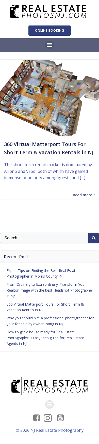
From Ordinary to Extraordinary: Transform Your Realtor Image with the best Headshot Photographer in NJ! (50, 290)
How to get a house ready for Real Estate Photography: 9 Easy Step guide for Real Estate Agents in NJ (45, 338)
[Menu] (49, 45)
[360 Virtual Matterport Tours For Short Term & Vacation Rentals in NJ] (49, 97)
